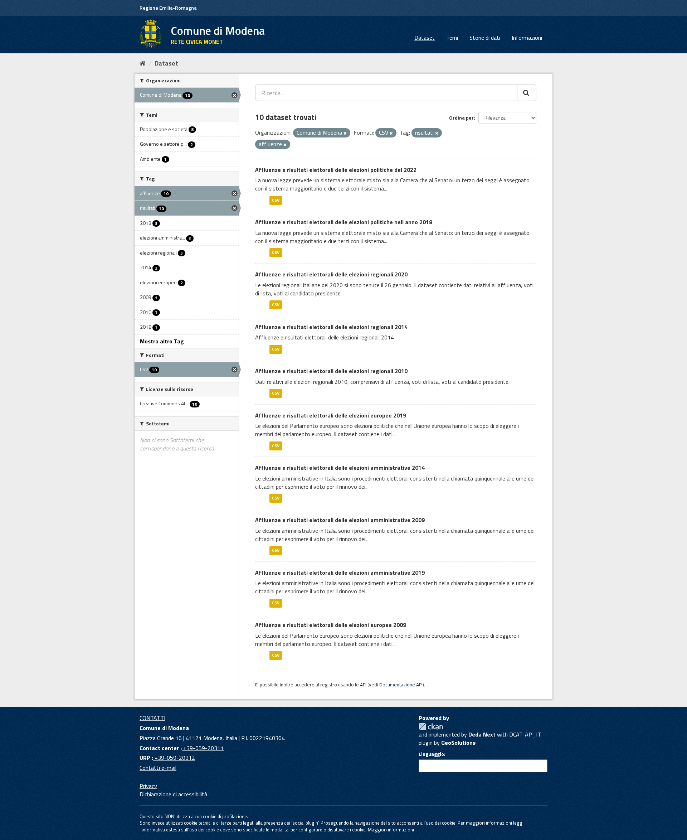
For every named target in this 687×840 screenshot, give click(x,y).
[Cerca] (526, 93)
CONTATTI (152, 718)
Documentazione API (401, 684)
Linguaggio (431, 754)
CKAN (431, 726)
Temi (452, 37)
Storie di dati (484, 37)
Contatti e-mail (158, 767)
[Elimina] (345, 133)
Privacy (148, 786)
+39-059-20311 (203, 748)
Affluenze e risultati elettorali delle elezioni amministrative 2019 (340, 572)
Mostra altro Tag (162, 341)
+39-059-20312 (174, 757)
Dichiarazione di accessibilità (173, 794)
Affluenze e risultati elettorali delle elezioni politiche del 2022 (335, 169)
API (363, 684)
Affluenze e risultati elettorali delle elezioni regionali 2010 (331, 371)
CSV (275, 200)
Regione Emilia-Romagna (168, 7)
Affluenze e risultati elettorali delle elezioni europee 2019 (330, 415)
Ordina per (461, 117)
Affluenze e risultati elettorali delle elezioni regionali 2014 (331, 327)
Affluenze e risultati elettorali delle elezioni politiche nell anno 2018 (343, 222)
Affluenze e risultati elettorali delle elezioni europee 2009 (330, 625)
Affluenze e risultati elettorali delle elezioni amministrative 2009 (340, 520)
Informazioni (527, 37)
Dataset (424, 37)
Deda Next (482, 734)
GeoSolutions (458, 742)
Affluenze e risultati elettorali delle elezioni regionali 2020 (331, 274)
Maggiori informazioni (391, 829)
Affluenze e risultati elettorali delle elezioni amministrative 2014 (340, 467)
